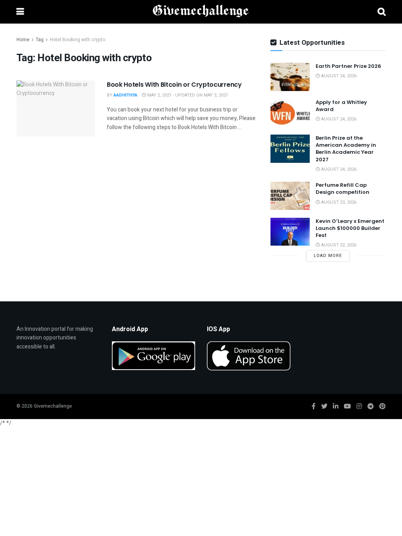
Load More (328, 255)
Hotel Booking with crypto (77, 39)
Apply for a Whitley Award (341, 105)
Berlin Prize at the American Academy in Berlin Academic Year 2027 (346, 148)
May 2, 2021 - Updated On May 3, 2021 (187, 95)
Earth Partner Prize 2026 (348, 66)
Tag (40, 39)
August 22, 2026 (338, 245)
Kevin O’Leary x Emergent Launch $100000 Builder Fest (350, 228)
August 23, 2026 (338, 202)
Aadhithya (125, 95)
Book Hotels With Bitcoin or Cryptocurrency (174, 84)
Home (22, 39)
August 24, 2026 (338, 76)
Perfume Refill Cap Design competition (342, 188)
